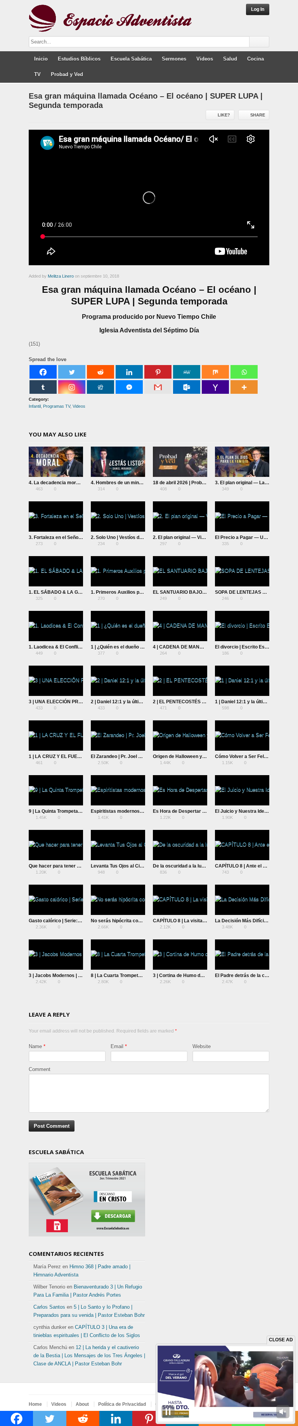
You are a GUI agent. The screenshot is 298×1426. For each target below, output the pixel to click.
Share (257, 115)
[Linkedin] (129, 372)
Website (201, 1046)
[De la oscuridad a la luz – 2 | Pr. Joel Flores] (180, 845)
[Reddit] (100, 372)
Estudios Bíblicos (79, 59)
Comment (39, 1069)
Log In (257, 9)
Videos (204, 59)
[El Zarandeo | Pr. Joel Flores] (118, 736)
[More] (244, 387)
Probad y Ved (67, 74)
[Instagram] (71, 387)
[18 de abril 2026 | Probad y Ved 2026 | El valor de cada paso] (180, 462)
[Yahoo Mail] (215, 387)
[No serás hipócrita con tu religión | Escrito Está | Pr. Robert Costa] (118, 900)
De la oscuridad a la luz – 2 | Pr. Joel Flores (199, 866)
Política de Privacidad (122, 1404)
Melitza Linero (61, 276)
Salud (230, 59)
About (82, 1404)
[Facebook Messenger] (129, 387)
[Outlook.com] (186, 387)
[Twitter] (71, 372)
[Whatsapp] (244, 372)
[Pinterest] (158, 372)
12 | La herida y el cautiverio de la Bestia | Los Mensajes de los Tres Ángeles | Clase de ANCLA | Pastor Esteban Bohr (89, 1355)
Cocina (255, 59)
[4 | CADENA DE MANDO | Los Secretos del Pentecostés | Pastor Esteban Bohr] (180, 626)
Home (35, 1404)
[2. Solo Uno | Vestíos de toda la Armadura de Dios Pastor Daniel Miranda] (118, 516)
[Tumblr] (43, 387)
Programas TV (56, 406)
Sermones (174, 59)
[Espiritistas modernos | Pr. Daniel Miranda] (118, 790)
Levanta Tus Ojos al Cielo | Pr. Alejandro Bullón (142, 866)
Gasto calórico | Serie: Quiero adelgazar (72, 920)
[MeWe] (186, 372)
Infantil (35, 406)
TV (37, 74)
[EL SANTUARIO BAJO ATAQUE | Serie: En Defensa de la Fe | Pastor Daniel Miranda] (180, 571)
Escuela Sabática (131, 59)
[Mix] (215, 372)
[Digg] (100, 387)
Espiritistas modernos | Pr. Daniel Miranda (137, 811)
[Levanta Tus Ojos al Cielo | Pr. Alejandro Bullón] (118, 845)
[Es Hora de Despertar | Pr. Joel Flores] (180, 790)
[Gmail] (158, 387)
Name (35, 1046)
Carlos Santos (49, 1307)
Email (117, 1046)
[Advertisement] (211, 1195)
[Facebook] (43, 372)
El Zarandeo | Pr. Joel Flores (121, 756)
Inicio (41, 59)
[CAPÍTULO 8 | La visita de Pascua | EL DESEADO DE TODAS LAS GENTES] (180, 900)
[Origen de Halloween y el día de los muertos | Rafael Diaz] (180, 736)
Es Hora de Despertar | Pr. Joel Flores (194, 811)
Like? (224, 115)
